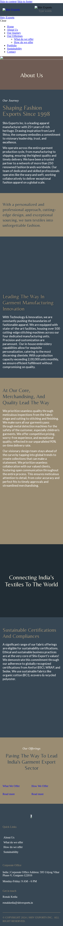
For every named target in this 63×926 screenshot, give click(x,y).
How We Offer (39, 786)
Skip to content (8, 1)
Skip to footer (24, 1)
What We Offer (11, 786)
